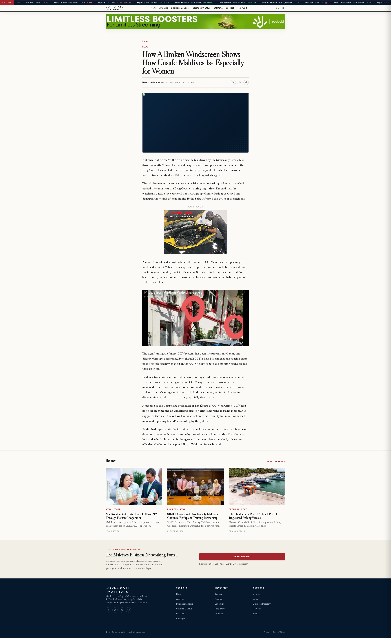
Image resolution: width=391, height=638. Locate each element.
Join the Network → (242, 557)
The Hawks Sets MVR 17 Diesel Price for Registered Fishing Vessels (254, 516)
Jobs (255, 599)
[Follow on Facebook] (108, 610)
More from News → (276, 461)
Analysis (163, 8)
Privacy (267, 632)
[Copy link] (246, 82)
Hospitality (220, 609)
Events (256, 594)
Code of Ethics (279, 632)
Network (243, 8)
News (153, 8)
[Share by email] (239, 82)
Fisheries (219, 614)
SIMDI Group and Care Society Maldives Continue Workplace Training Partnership (192, 516)
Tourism (218, 594)
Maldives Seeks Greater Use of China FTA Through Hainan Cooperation (131, 516)
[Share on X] (233, 82)
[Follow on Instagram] (121, 610)
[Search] (283, 8)
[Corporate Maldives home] (114, 8)
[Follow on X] (115, 610)
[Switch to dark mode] (277, 8)
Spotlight (231, 8)
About (256, 614)
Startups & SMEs (201, 8)
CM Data (218, 8)
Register (257, 609)
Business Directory (262, 604)
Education (219, 604)
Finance (218, 599)
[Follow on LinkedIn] (128, 610)
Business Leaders (180, 8)
